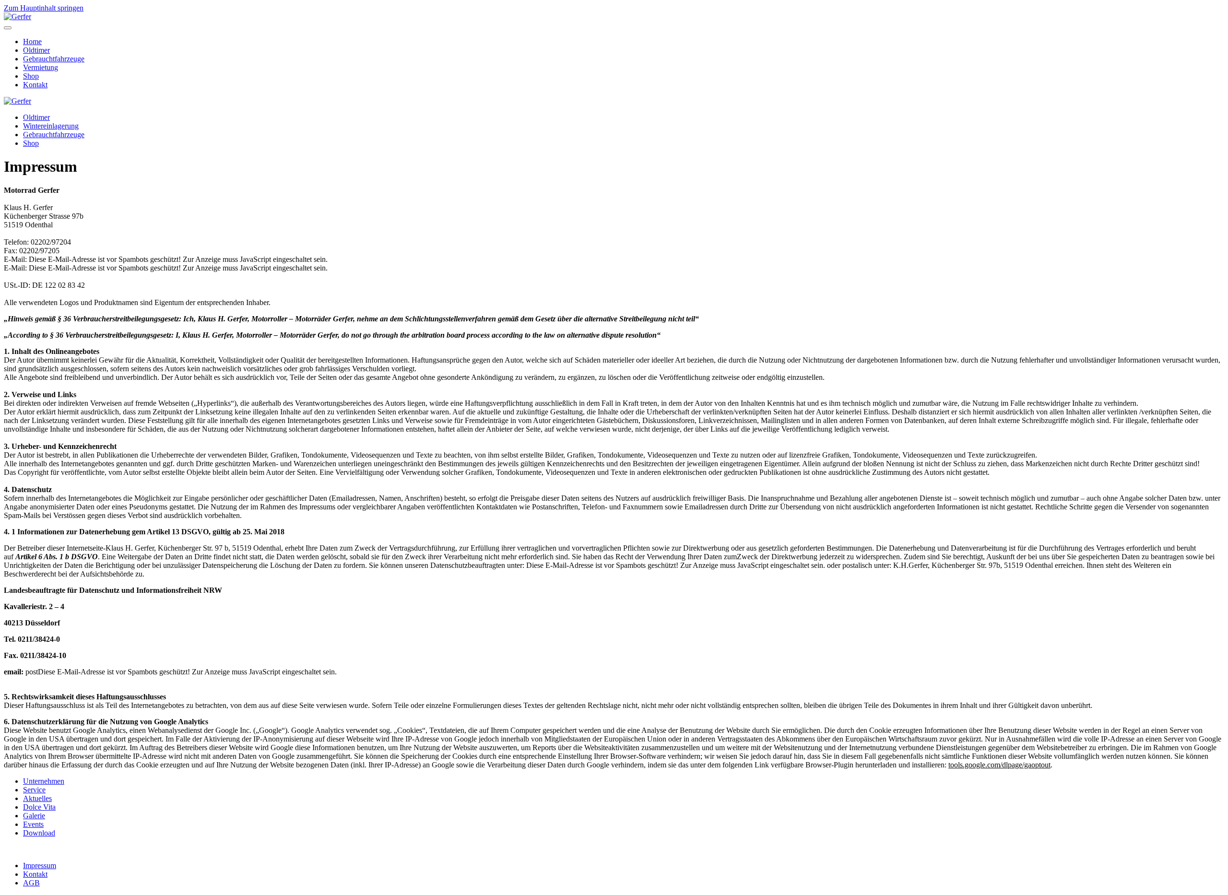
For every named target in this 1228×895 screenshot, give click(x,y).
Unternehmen (43, 781)
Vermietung (40, 67)
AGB (31, 883)
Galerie (34, 816)
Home (32, 41)
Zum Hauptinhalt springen (43, 8)
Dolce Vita (39, 807)
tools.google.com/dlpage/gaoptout (999, 765)
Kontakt (35, 85)
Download (39, 833)
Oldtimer (36, 50)
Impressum (39, 865)
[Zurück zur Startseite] (17, 16)
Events (33, 824)
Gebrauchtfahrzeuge (53, 59)
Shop (31, 76)
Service (34, 790)
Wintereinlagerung (51, 126)
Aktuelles (37, 798)
